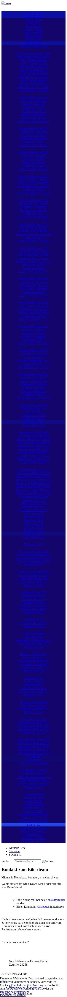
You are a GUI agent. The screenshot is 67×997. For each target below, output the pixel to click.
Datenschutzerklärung (13, 995)
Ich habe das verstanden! (14, 991)
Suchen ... (7, 861)
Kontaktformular (55, 899)
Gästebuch (43, 906)
